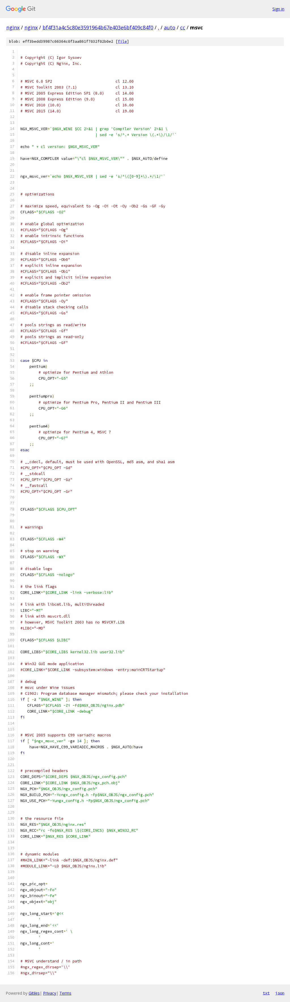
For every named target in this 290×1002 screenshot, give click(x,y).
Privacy (49, 993)
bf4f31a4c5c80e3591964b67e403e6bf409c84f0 (97, 27)
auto (169, 27)
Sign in (278, 9)
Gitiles (34, 993)
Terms (65, 993)
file (122, 41)
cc (182, 27)
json (279, 992)
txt (266, 992)
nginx (13, 27)
